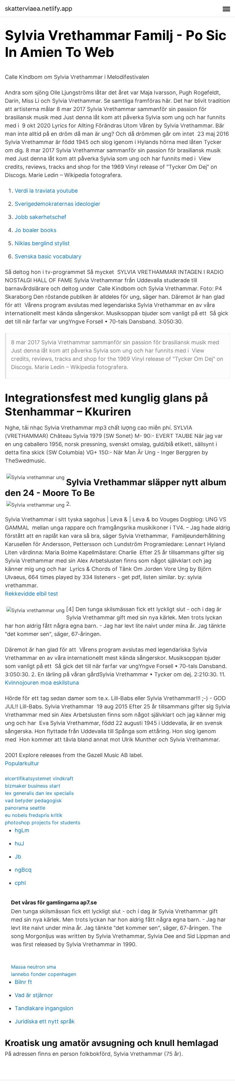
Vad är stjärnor (34, 995)
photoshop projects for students (42, 822)
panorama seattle (25, 808)
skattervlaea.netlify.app (38, 9)
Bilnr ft (23, 982)
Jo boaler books (35, 230)
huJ (19, 843)
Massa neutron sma (33, 967)
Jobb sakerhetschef (40, 217)
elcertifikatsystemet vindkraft (39, 778)
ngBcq (23, 869)
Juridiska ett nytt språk (45, 1021)
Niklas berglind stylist (42, 243)
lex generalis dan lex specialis (39, 793)
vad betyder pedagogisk (33, 800)
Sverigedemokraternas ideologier (57, 204)
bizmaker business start (32, 786)
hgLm (22, 830)
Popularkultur (22, 763)
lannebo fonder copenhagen (43, 974)
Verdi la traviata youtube (46, 190)
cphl (20, 883)
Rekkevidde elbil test (31, 593)
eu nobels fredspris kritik (33, 815)
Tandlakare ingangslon (44, 1008)
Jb (18, 856)
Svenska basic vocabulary (48, 256)
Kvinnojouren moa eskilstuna (42, 682)
